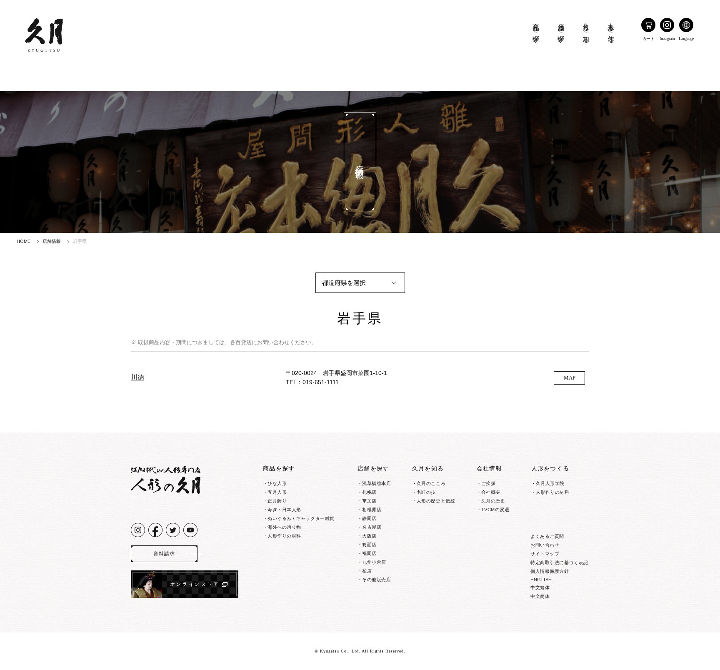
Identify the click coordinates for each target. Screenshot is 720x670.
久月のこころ (431, 483)
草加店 (369, 500)
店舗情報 (51, 241)
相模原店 (371, 509)
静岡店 (369, 518)
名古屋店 (371, 527)
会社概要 (490, 492)
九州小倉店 (374, 562)
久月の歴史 (493, 500)
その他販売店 (376, 579)
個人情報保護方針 (549, 571)
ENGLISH (541, 579)
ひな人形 (277, 483)
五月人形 (277, 492)
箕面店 (369, 544)
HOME (23, 241)
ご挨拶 (488, 483)
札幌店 (369, 492)
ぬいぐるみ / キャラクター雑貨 (301, 518)
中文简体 (540, 596)
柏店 (367, 570)
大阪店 (369, 535)
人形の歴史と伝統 (436, 500)
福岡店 (369, 553)
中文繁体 (540, 587)
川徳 (137, 377)
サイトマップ (544, 553)
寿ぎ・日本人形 (284, 509)
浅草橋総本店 (376, 483)
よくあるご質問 (547, 536)
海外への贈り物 (284, 527)
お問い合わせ (544, 545)
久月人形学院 (550, 483)
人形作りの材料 (284, 535)
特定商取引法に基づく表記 (559, 562)
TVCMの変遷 (495, 509)
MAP (569, 378)
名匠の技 (426, 492)
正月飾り (277, 500)
